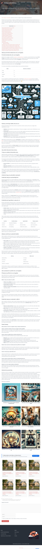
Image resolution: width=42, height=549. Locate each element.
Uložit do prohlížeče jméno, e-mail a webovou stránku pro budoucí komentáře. (15, 518)
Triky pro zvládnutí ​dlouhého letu (6, 32)
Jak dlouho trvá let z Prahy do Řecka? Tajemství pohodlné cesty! (11, 44)
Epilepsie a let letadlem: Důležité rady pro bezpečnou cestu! (10, 50)
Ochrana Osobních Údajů (25, 543)
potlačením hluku (18, 192)
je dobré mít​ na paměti (27, 78)
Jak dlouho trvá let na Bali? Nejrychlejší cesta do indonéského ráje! (12, 499)
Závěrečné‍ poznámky (5, 42)
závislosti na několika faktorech (19, 57)
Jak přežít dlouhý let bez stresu (6, 31)
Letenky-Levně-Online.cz (10, 2)
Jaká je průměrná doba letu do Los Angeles (8, 27)
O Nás (37, 2)
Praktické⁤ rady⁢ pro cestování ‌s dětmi (7, 40)
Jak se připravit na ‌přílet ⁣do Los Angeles (7, 37)
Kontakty (16, 535)
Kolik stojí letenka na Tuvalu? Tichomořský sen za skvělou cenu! (11, 500)
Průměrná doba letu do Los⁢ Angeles (7, 28)
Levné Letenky (23, 2)
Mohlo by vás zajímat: (6, 43)
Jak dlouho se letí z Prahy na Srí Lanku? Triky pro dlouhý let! (10, 49)
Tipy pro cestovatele (30, 2)
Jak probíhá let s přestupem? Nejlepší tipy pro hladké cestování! (11, 46)
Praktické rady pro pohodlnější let (7, 34)
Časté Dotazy (4, 41)
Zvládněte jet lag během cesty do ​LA (7, 35)
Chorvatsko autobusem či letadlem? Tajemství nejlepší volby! (10, 45)
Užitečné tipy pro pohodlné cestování (7, 33)
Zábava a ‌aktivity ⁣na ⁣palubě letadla (7, 36)
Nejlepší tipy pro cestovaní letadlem (6, 535)
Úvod (18, 2)
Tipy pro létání (10, 498)
